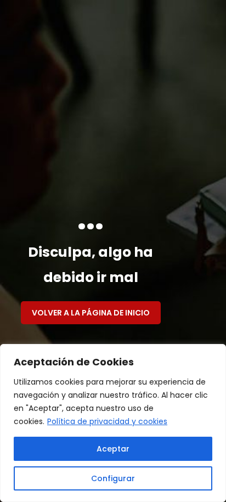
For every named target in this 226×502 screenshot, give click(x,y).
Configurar (113, 478)
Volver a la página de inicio (91, 312)
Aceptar (113, 448)
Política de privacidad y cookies (107, 421)
